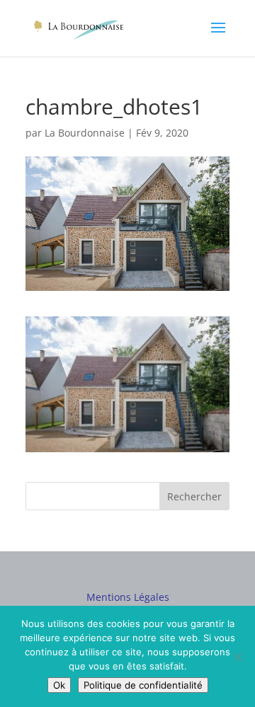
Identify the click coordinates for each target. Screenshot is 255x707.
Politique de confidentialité (143, 685)
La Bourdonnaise (85, 132)
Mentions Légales (127, 597)
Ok (59, 685)
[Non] (237, 657)
